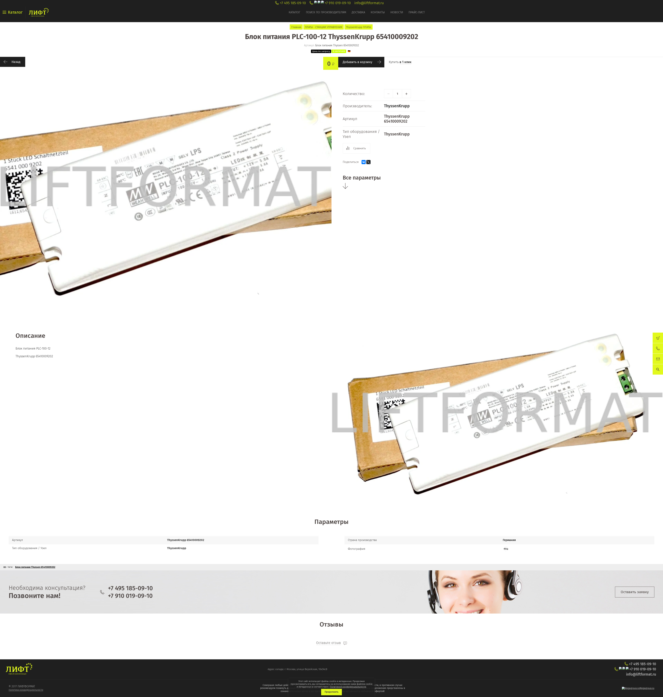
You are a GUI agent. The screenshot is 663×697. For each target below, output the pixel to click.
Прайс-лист (417, 12)
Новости (396, 12)
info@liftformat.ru (369, 3)
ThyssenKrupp (397, 105)
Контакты (378, 12)
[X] (368, 162)
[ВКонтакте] (364, 162)
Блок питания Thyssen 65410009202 (35, 567)
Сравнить (359, 148)
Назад (16, 62)
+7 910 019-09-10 (338, 3)
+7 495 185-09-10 (293, 3)
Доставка (358, 12)
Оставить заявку (635, 592)
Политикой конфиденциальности (348, 686)
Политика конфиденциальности (26, 690)
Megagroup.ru (647, 688)
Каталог (294, 12)
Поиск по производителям (326, 12)
